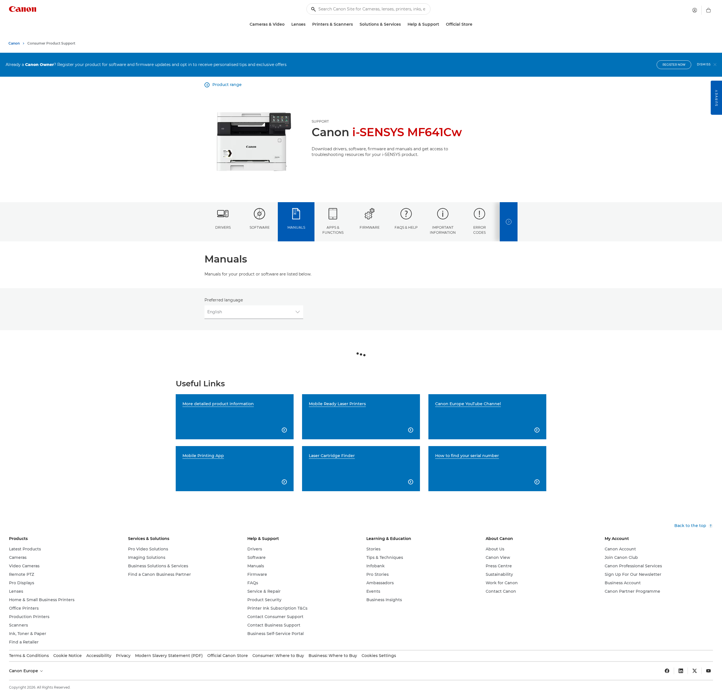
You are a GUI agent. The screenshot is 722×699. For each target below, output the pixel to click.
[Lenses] (307, 24)
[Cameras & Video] (287, 24)
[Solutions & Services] (403, 24)
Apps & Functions (333, 229)
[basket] (708, 10)
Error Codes (479, 229)
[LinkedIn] (681, 671)
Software (260, 227)
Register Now (673, 65)
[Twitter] (694, 671)
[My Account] (694, 10)
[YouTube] (708, 671)
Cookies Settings (379, 655)
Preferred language (223, 300)
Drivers (223, 227)
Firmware (370, 227)
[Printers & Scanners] (355, 24)
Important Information (443, 229)
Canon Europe (24, 670)
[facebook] (667, 671)
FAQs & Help (406, 227)
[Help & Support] (441, 24)
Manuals (296, 227)
